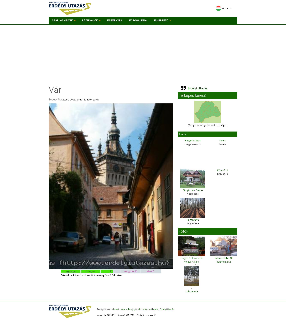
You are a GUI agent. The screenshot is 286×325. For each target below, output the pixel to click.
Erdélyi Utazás (197, 88)
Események (114, 20)
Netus (222, 140)
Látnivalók (90, 20)
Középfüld (222, 170)
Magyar (225, 8)
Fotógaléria (138, 20)
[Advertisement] (143, 49)
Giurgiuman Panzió (193, 190)
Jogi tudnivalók (139, 309)
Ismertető (161, 20)
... (191, 287)
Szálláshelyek (62, 20)
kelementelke (224, 261)
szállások (153, 309)
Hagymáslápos (193, 140)
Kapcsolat (126, 309)
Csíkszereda (191, 291)
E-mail (116, 309)
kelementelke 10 (224, 258)
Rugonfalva (193, 219)
